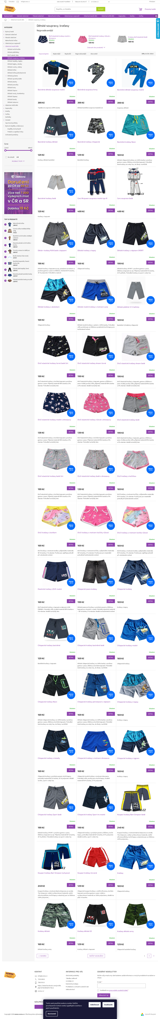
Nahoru (43, 956)
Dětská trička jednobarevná (17, 73)
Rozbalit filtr (17, 161)
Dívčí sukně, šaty (13, 55)
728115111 (41, 982)
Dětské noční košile (14, 49)
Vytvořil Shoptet (150, 1014)
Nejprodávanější (80, 54)
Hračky (7, 111)
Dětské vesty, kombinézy (16, 93)
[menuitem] (8, 16)
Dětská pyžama (13, 76)
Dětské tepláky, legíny (15, 61)
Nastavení (52, 1014)
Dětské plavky (12, 82)
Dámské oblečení (11, 35)
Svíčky (7, 114)
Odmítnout (94, 1004)
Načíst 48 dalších (96, 956)
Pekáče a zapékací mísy (15, 132)
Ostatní (7, 120)
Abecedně (94, 54)
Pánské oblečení (10, 37)
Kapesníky (8, 108)
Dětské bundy (12, 99)
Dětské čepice (12, 90)
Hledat (100, 9)
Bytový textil (9, 32)
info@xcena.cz (42, 976)
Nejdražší (68, 54)
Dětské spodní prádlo (15, 79)
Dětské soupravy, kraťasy (16, 58)
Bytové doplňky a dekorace (14, 126)
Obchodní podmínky (63, 2)
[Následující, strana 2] (149, 956)
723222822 (41, 979)
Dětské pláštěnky (13, 52)
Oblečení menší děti (12, 46)
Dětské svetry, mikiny (15, 67)
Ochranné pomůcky (11, 135)
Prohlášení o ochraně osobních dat (77, 987)
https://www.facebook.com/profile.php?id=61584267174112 (49, 987)
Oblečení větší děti (11, 105)
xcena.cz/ (41, 991)
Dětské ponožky (13, 85)
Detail (71, 102)
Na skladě (13, 157)
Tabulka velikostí (81, 2)
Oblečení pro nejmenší (12, 43)
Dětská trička (12, 70)
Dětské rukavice (13, 102)
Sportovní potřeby (11, 123)
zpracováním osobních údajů (118, 990)
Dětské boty (12, 88)
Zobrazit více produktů (95, 47)
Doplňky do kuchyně (14, 129)
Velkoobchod (70, 989)
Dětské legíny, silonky (15, 64)
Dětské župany (12, 96)
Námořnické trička (11, 40)
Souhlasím (108, 1004)
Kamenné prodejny (72, 984)
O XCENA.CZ (95, 2)
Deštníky (8, 117)
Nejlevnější (56, 54)
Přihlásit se (103, 995)
